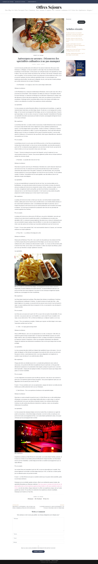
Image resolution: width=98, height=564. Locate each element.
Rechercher (68, 19)
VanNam (38, 64)
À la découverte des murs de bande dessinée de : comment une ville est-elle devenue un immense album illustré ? (74, 34)
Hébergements (32, 1)
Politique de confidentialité (45, 560)
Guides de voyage (20, 1)
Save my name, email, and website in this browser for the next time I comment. (38, 548)
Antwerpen (30, 499)
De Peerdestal (38, 499)
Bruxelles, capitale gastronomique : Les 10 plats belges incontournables (75, 54)
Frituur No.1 (46, 499)
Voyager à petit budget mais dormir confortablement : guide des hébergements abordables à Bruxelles (75, 45)
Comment (43, 64)
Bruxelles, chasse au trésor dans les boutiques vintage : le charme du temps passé (74, 40)
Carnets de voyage (8, 1)
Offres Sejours (49, 7)
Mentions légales (55, 560)
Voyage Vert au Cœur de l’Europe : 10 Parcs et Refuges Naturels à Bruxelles (75, 50)
